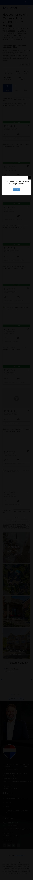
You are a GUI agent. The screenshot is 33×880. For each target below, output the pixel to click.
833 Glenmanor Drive (10, 373)
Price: (8, 73)
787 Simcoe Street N (10, 169)
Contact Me (7, 840)
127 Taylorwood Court (10, 291)
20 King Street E (9, 210)
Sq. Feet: (21, 79)
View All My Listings (16, 698)
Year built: (7, 79)
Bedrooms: (18, 73)
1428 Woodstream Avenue (11, 251)
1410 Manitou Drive (9, 332)
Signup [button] (22, 64)
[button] (12, 694)
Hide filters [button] (25, 88)
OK (17, 190)
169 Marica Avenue (10, 495)
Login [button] (28, 64)
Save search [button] (7, 88)
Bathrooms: (26, 73)
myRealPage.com (20, 855)
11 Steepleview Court (10, 454)
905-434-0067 (18, 767)
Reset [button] (16, 88)
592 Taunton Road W (10, 413)
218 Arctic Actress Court (11, 128)
